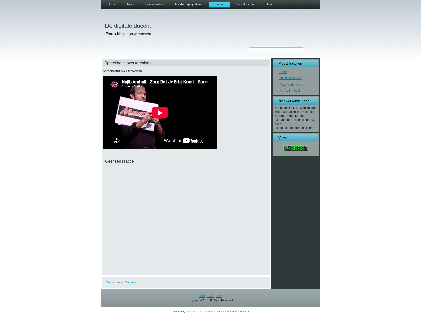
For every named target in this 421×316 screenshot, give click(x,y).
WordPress (192, 311)
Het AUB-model (289, 90)
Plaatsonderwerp (290, 84)
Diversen (219, 4)
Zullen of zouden (290, 78)
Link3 (219, 296)
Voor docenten (246, 4)
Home (112, 4)
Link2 (210, 296)
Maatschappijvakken (188, 4)
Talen (130, 4)
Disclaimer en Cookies (121, 282)
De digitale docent (128, 25)
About (270, 4)
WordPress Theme (214, 311)
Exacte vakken (154, 4)
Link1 (202, 296)
